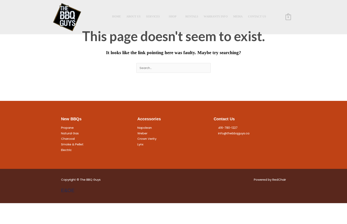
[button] (278, 17)
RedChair (279, 179)
